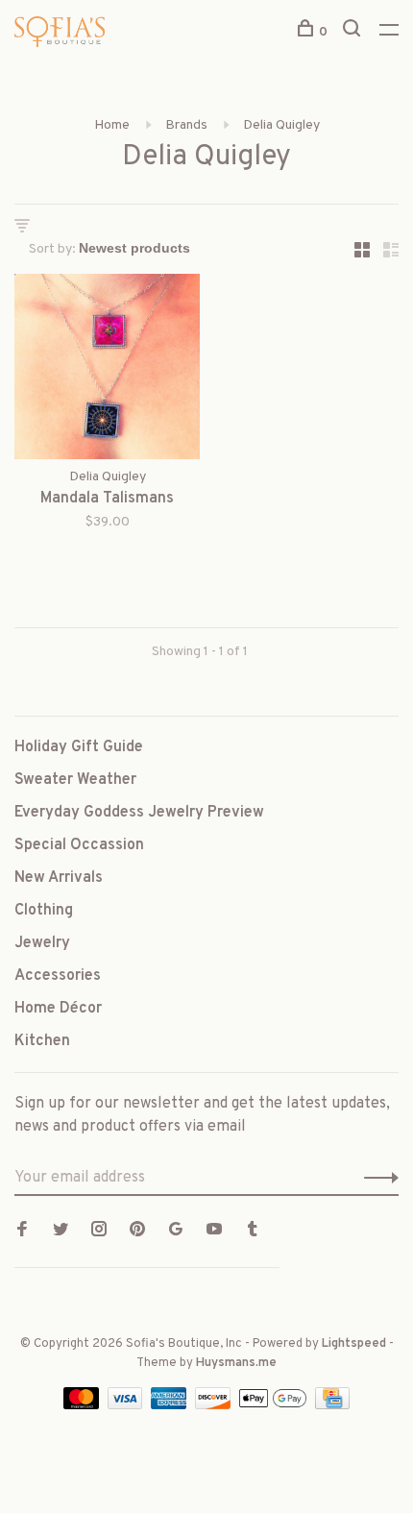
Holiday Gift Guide (78, 747)
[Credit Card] (332, 1405)
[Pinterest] (137, 1231)
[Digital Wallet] (274, 1405)
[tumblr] (252, 1231)
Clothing (43, 910)
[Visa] (127, 1405)
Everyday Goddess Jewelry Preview (139, 812)
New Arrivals (58, 878)
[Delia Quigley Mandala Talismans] (107, 370)
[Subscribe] (376, 1178)
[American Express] (170, 1405)
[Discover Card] (214, 1405)
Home (112, 125)
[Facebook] (22, 1231)
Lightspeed (354, 1344)
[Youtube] (214, 1231)
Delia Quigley (281, 125)
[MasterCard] (83, 1405)
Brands (186, 125)
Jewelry (42, 943)
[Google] (175, 1231)
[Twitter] (60, 1231)
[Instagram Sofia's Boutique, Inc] (99, 1231)
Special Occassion (79, 845)
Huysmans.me (236, 1363)
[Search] (354, 32)
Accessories (57, 976)
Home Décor (58, 1008)
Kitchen (42, 1041)
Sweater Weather (75, 780)
